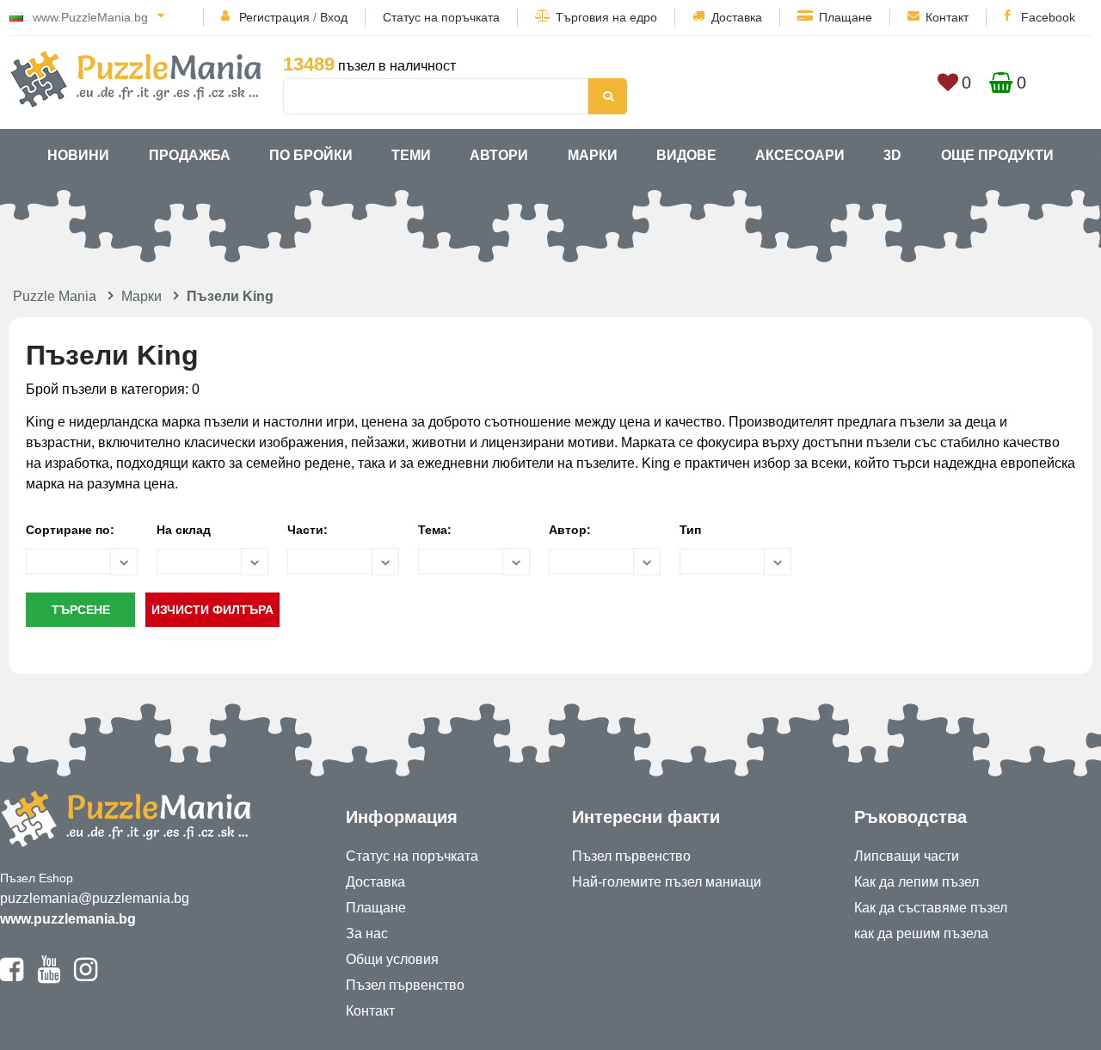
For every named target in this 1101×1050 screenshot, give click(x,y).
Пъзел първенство (405, 985)
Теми (411, 155)
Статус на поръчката (441, 17)
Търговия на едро (606, 17)
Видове (686, 155)
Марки (593, 155)
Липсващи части (906, 856)
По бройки (311, 155)
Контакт (947, 17)
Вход (334, 17)
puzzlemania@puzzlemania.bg (94, 898)
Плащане (845, 17)
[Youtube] (48, 977)
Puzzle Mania (54, 296)
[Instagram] (85, 977)
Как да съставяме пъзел (930, 907)
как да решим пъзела (921, 933)
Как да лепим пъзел (916, 882)
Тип (690, 530)
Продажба (190, 155)
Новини (78, 155)
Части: (307, 530)
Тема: (435, 530)
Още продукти (997, 155)
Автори (499, 155)
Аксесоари (800, 155)
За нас (367, 933)
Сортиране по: (70, 530)
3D (892, 155)
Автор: (570, 530)
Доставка (736, 17)
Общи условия (392, 959)
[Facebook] (11, 977)
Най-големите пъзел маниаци (666, 882)
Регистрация (274, 17)
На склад (184, 530)
